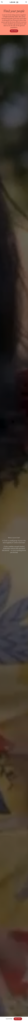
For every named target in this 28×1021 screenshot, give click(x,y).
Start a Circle (14, 31)
